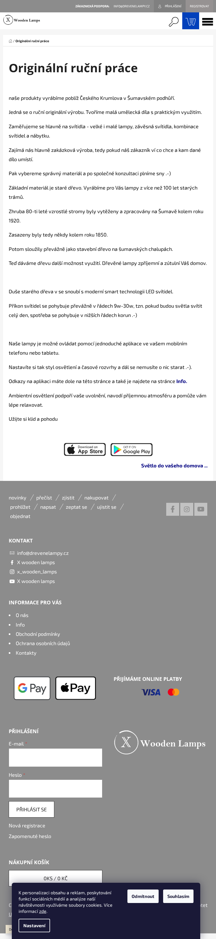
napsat (48, 507)
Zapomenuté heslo (30, 836)
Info (20, 625)
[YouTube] (200, 509)
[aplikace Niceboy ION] (85, 449)
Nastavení (34, 925)
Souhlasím (178, 896)
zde (42, 911)
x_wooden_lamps (37, 571)
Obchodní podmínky (38, 634)
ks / (56, 878)
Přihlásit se (31, 809)
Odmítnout (143, 896)
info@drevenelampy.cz (43, 553)
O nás (22, 615)
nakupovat (96, 497)
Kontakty (26, 653)
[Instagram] (186, 509)
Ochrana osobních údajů (43, 643)
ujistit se (106, 507)
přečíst (44, 497)
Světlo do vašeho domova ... (174, 465)
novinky (17, 497)
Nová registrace (27, 825)
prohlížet (20, 507)
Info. (181, 381)
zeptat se (76, 507)
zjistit (68, 497)
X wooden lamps (36, 562)
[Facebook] (172, 509)
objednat (20, 516)
